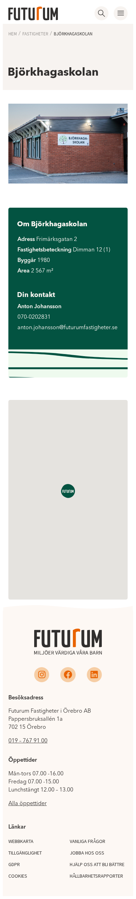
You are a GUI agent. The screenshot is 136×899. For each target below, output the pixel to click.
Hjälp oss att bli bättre (97, 864)
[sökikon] (101, 13)
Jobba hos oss (87, 853)
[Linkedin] (94, 674)
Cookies (17, 876)
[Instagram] (41, 674)
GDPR (14, 864)
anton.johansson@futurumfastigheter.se (67, 327)
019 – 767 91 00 (27, 740)
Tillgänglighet (25, 853)
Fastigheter (35, 34)
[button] (121, 13)
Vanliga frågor (87, 841)
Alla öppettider (27, 803)
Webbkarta (20, 841)
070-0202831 (34, 316)
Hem (12, 34)
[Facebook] (67, 674)
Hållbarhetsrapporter (96, 876)
